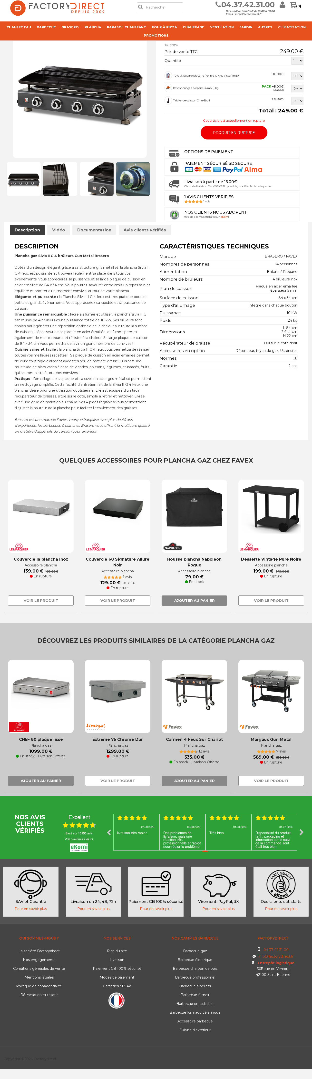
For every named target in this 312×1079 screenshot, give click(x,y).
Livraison (117, 960)
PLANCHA (93, 27)
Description (27, 230)
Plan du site (117, 951)
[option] (136, 832)
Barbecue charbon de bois (195, 968)
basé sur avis (79, 833)
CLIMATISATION (292, 27)
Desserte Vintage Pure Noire (271, 559)
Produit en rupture (234, 132)
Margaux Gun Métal (271, 739)
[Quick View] (168, 75)
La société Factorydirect (39, 951)
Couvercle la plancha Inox (41, 559)
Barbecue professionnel (195, 977)
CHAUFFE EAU (19, 27)
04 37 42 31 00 (276, 950)
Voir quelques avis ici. (79, 839)
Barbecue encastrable (195, 1003)
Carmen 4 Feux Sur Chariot (194, 739)
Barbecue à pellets (195, 986)
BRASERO (70, 27)
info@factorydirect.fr (248, 14)
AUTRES (265, 27)
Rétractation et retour (39, 995)
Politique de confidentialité (39, 986)
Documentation (94, 230)
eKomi (225, 216)
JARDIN (246, 27)
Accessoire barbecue (195, 1021)
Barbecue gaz (195, 951)
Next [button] (301, 832)
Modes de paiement (117, 977)
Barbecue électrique (195, 960)
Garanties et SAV (117, 986)
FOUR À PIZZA (164, 27)
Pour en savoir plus (31, 909)
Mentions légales (39, 977)
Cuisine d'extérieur (195, 1030)
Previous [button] (109, 832)
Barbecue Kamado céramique (195, 1012)
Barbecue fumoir (195, 995)
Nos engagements (39, 960)
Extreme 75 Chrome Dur (117, 739)
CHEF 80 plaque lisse (41, 739)
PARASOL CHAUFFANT (126, 27)
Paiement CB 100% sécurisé (117, 968)
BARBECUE (46, 27)
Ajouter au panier (194, 600)
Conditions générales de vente (39, 968)
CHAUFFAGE (193, 27)
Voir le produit (41, 600)
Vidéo (58, 230)
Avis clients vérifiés (145, 230)
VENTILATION (222, 27)
